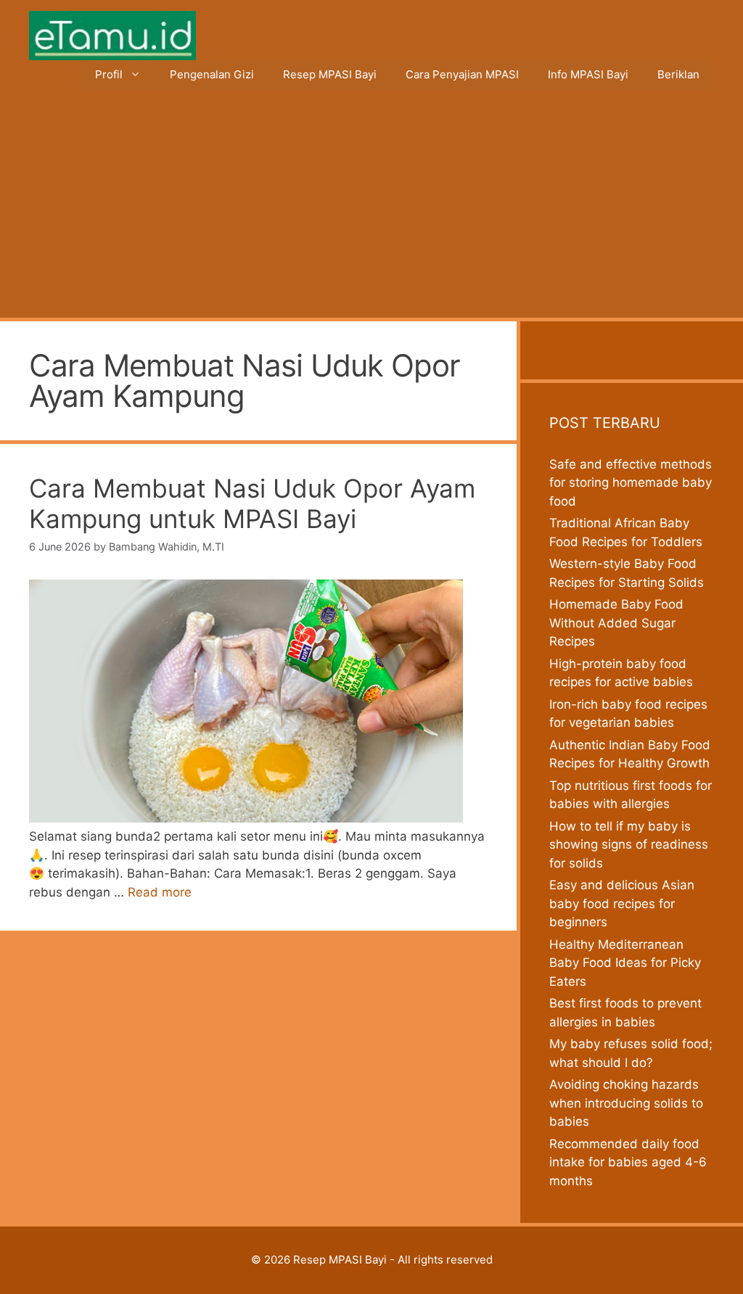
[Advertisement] (371, 208)
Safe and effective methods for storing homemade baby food (630, 482)
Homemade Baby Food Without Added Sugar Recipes (616, 622)
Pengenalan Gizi (212, 74)
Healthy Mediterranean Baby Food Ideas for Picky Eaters (625, 963)
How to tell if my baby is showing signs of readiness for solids (628, 844)
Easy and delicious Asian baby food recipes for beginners (621, 903)
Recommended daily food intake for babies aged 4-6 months (628, 1162)
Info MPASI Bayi (588, 74)
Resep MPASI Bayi (330, 74)
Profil (109, 74)
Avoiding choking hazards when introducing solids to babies (626, 1103)
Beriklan (678, 74)
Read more (160, 892)
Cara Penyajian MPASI (462, 74)
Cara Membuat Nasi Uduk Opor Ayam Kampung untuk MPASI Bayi (252, 503)
